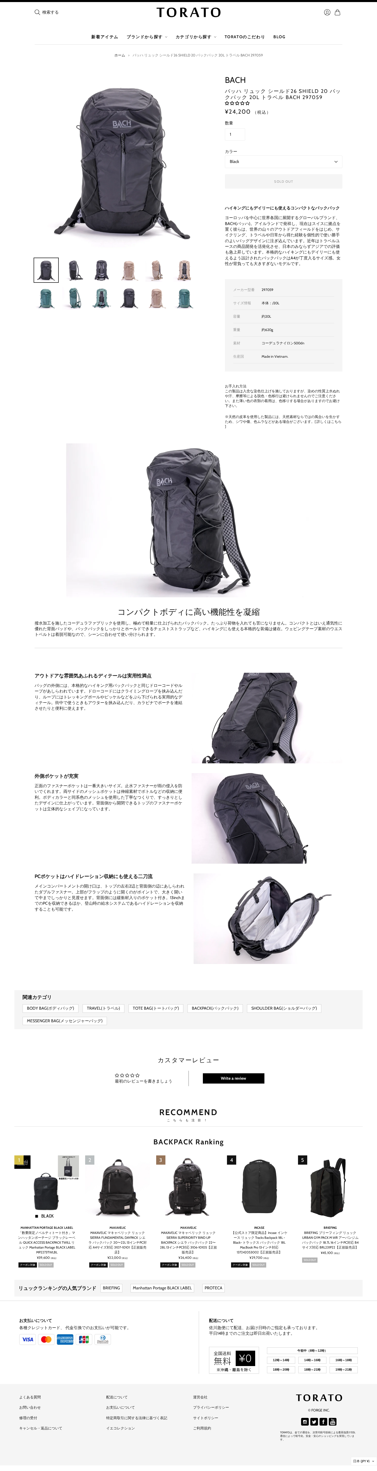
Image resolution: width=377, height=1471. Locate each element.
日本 (361, 1461)
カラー (231, 151)
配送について (221, 1320)
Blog (279, 36)
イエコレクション (120, 1428)
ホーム (119, 55)
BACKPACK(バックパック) (215, 1008)
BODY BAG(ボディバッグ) (50, 1008)
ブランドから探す (145, 36)
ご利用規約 (202, 1428)
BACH (235, 80)
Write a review (233, 1078)
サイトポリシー (205, 1418)
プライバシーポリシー (211, 1407)
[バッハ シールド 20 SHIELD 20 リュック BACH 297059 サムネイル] (46, 270)
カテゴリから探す (194, 36)
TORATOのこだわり (245, 36)
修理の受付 (28, 1418)
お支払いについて (35, 1320)
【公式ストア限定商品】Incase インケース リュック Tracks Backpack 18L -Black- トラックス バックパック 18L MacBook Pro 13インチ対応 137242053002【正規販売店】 (259, 1242)
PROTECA (213, 1287)
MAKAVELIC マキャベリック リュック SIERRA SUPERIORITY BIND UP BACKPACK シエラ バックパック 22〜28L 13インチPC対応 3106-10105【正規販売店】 (188, 1242)
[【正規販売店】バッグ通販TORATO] (188, 12)
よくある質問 (30, 1397)
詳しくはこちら (329, 422)
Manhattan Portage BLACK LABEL (47, 1228)
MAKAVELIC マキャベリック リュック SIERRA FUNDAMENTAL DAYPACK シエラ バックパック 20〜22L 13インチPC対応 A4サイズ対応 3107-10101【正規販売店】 (117, 1242)
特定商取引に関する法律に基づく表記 (136, 1418)
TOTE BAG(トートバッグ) (156, 1008)
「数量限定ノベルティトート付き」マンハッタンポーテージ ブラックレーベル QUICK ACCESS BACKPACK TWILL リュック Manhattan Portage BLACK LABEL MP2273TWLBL (46, 1242)
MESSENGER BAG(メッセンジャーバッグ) (65, 1020)
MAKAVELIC (118, 1228)
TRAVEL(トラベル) (103, 1008)
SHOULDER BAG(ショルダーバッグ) (284, 1008)
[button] (237, 103)
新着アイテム (104, 36)
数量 (229, 123)
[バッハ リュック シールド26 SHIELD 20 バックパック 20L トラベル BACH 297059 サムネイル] (129, 297)
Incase (259, 1228)
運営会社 (200, 1397)
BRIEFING (330, 1228)
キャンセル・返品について (40, 1428)
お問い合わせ (30, 1407)
